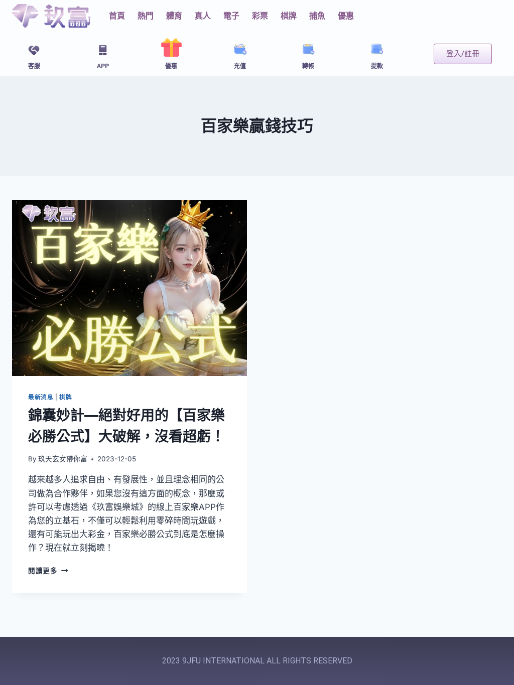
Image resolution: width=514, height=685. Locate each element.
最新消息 (40, 397)
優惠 (346, 16)
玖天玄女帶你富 (62, 459)
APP (103, 66)
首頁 (117, 16)
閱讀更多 (48, 571)
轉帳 (308, 66)
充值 (240, 66)
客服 (34, 66)
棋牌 (65, 397)
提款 (377, 66)
